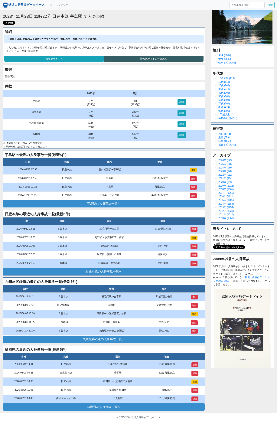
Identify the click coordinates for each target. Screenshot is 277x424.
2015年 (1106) (226, 200)
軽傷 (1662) (224, 141)
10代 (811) (224, 81)
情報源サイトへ (54, 58)
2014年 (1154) (226, 203)
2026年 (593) (225, 160)
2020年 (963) (225, 182)
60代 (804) (224, 100)
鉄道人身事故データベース (26, 4)
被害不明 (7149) (227, 144)
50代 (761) (224, 96)
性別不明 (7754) (227, 62)
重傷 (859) (224, 137)
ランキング (62, 5)
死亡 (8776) (224, 133)
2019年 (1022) (226, 185)
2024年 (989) (225, 167)
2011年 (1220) (226, 214)
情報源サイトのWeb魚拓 (153, 58)
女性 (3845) (224, 58)
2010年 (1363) (226, 218)
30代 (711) (224, 89)
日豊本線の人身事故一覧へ (104, 271)
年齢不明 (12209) (227, 118)
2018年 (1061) (226, 189)
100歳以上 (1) (225, 114)
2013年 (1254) (226, 207)
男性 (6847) (224, 55)
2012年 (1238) (226, 211)
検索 (270, 5)
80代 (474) (224, 107)
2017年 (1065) (226, 192)
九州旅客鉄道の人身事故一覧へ (104, 339)
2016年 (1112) (225, 196)
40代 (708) (224, 92)
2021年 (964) (225, 178)
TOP (50, 5)
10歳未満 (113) (226, 78)
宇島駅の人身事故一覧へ (103, 203)
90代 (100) (224, 110)
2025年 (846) (225, 164)
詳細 (181, 102)
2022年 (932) (225, 174)
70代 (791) (224, 103)
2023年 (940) (225, 171)
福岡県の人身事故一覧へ (103, 407)
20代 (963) (224, 85)
